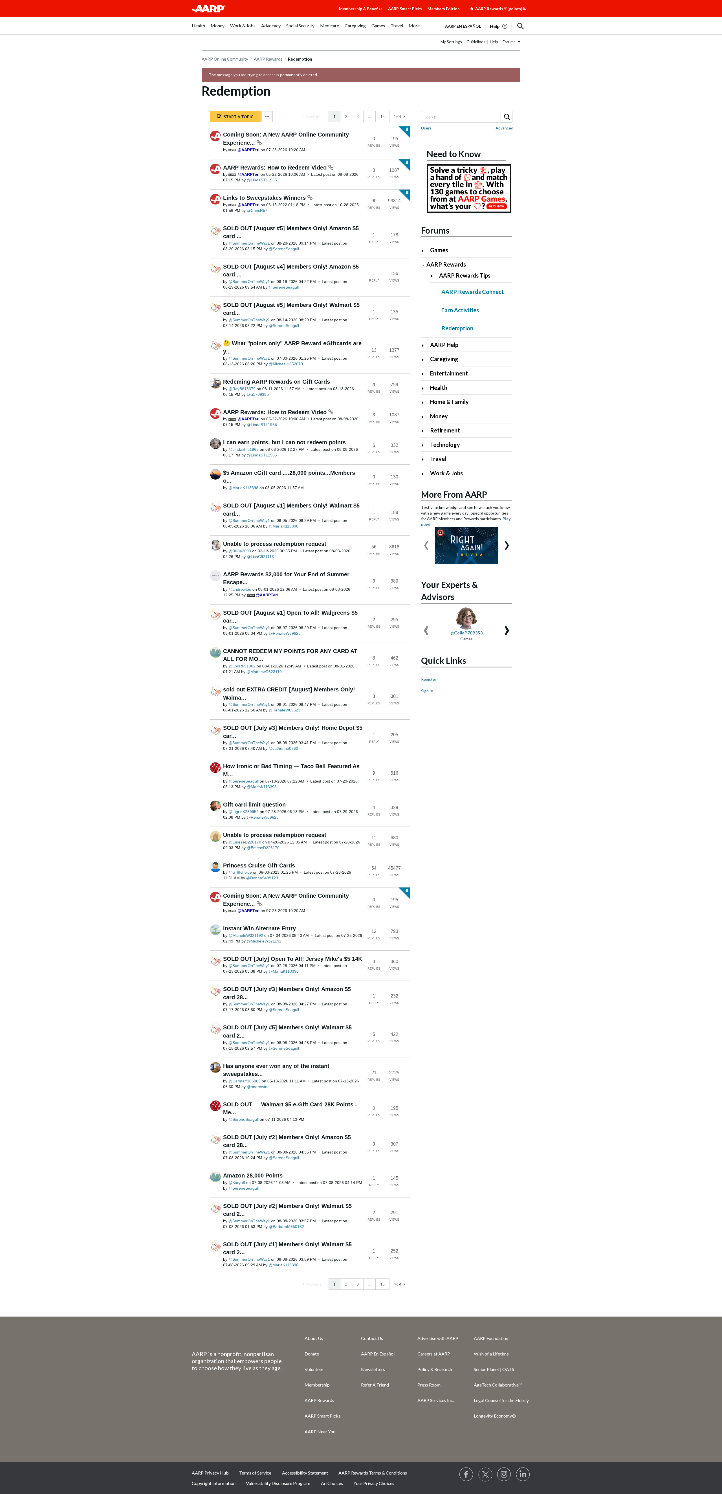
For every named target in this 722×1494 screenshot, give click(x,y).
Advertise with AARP (437, 1338)
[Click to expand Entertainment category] (425, 374)
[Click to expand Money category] (425, 416)
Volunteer (314, 1369)
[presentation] (426, 543)
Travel (438, 458)
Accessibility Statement (305, 1472)
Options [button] (267, 116)
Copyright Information (213, 1483)
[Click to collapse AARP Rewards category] (423, 265)
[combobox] (466, 117)
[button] (521, 26)
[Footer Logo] (237, 1337)
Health (438, 387)
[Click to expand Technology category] (425, 445)
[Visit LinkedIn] (523, 1474)
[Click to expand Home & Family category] (425, 402)
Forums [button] (509, 41)
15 (382, 116)
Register (428, 679)
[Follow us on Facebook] (466, 1474)
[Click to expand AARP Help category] (425, 345)
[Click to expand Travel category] (425, 459)
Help (494, 41)
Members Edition (444, 8)
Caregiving (444, 358)
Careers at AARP (433, 1353)
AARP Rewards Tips (464, 275)
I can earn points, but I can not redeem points (284, 442)
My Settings (451, 41)
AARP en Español (463, 26)
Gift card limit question (254, 804)
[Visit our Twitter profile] (485, 1474)
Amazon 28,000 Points (253, 1175)
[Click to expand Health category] (425, 388)
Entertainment (449, 373)
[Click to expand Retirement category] (425, 431)
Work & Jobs (446, 473)
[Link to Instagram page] (504, 1474)
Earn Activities (460, 310)
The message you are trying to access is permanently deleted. (263, 74)
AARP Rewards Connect (472, 291)
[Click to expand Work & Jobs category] (425, 473)
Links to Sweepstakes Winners (265, 198)
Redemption (457, 328)
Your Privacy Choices (373, 1483)
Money (439, 416)
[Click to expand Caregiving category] (425, 359)
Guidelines (475, 41)
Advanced (504, 128)
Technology (445, 444)
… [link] (369, 116)
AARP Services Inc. (435, 1400)
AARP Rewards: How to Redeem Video (275, 167)
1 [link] (334, 116)
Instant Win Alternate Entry (259, 928)
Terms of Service (255, 1472)
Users (426, 128)
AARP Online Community (225, 58)
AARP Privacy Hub (210, 1472)
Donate (312, 1353)
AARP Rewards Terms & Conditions (372, 1472)
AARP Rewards (268, 58)
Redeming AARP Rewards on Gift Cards (276, 382)
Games (439, 250)
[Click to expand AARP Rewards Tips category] (434, 276)
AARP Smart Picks (405, 8)
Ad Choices (332, 1483)
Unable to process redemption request (274, 544)
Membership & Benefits (360, 8)
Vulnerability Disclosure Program (278, 1483)
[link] (312, 116)
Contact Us (372, 1338)
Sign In (427, 690)
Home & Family (449, 401)
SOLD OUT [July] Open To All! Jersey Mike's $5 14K (292, 959)
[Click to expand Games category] (425, 250)
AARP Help (444, 344)
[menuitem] (198, 28)
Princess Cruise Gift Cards (259, 865)
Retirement (445, 430)
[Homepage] (209, 9)
